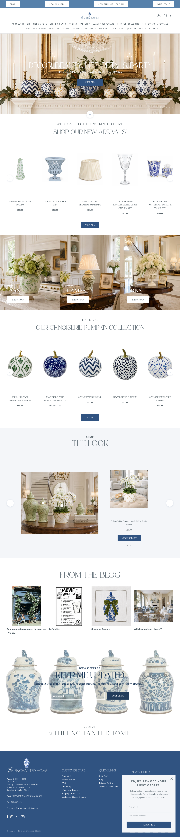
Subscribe (149, 825)
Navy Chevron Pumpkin (55, 397)
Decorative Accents (34, 28)
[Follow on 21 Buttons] (23, 816)
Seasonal (104, 28)
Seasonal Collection (111, 4)
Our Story (66, 786)
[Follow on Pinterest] (17, 816)
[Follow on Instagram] (12, 816)
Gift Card (103, 776)
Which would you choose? (148, 629)
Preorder (144, 28)
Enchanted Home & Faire (74, 797)
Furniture (55, 28)
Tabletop (85, 24)
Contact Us (67, 776)
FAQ (64, 783)
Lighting (77, 28)
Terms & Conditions (108, 786)
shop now (18, 300)
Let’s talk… (54, 629)
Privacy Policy (106, 783)
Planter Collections (130, 24)
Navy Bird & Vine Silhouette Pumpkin (20, 399)
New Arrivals (57, 4)
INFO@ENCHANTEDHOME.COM (27, 796)
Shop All (90, 74)
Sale (155, 28)
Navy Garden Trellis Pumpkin (125, 399)
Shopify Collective (71, 794)
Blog (101, 780)
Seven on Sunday (100, 629)
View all (90, 225)
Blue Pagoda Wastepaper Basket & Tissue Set (125, 205)
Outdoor (90, 28)
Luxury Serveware (103, 24)
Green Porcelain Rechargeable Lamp (160, 203)
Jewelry (131, 28)
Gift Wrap (119, 28)
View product (129, 538)
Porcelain (18, 24)
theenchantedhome (92, 734)
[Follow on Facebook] (7, 816)
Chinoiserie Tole (37, 24)
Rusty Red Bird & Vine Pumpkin (160, 399)
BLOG (13, 4)
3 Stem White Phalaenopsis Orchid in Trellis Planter (129, 523)
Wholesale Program (71, 790)
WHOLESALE (163, 4)
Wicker (73, 24)
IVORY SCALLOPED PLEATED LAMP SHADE (55, 203)
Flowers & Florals (156, 24)
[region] (90, 74)
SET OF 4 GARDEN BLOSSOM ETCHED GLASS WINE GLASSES (90, 205)
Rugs (66, 28)
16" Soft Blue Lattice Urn (20, 203)
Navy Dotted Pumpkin (90, 397)
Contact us (11, 808)
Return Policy (68, 780)
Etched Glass (58, 24)
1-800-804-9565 (19, 779)
